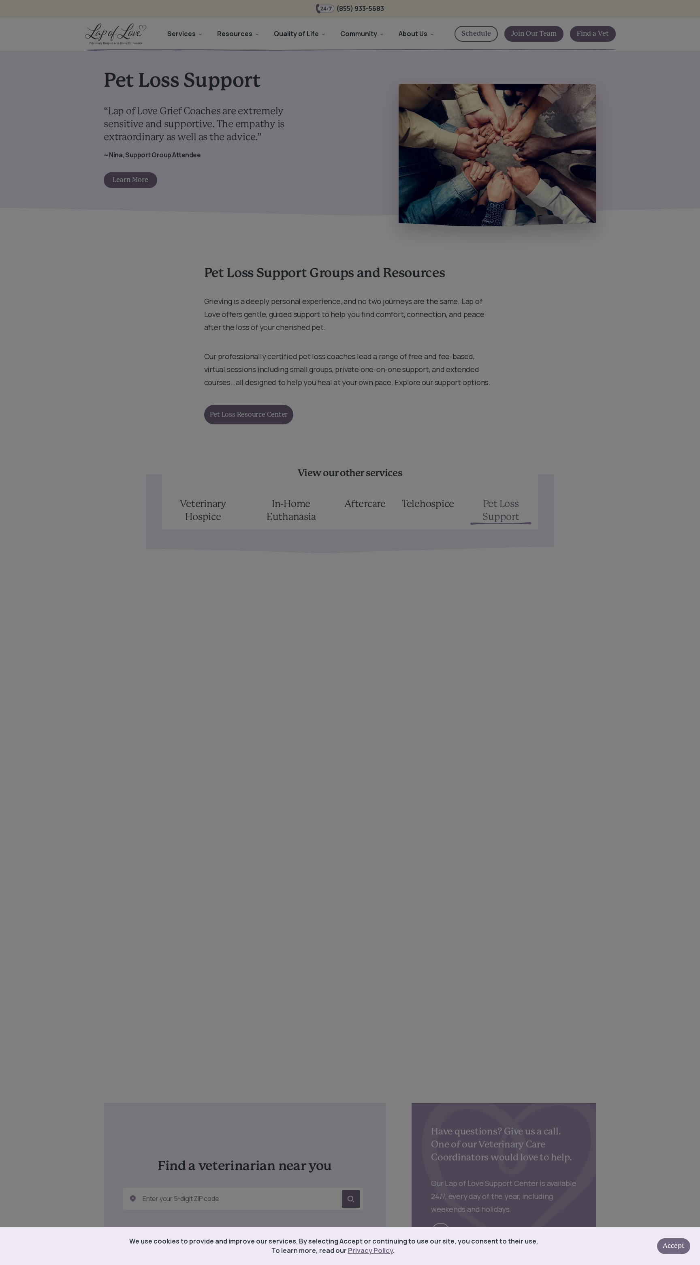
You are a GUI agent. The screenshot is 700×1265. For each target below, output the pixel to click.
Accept (674, 1246)
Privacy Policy (370, 1250)
